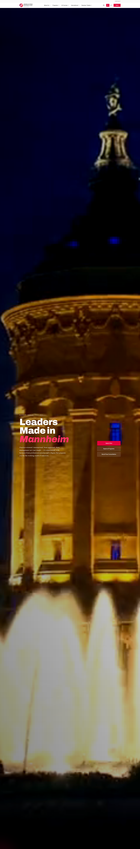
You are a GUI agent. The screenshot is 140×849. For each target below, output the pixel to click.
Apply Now (109, 443)
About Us (46, 5)
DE (111, 5)
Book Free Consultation (109, 454)
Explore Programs (108, 449)
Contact (118, 1)
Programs (55, 5)
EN (107, 5)
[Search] (103, 5)
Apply (117, 5)
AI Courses (64, 5)
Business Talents (86, 5)
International (74, 5)
